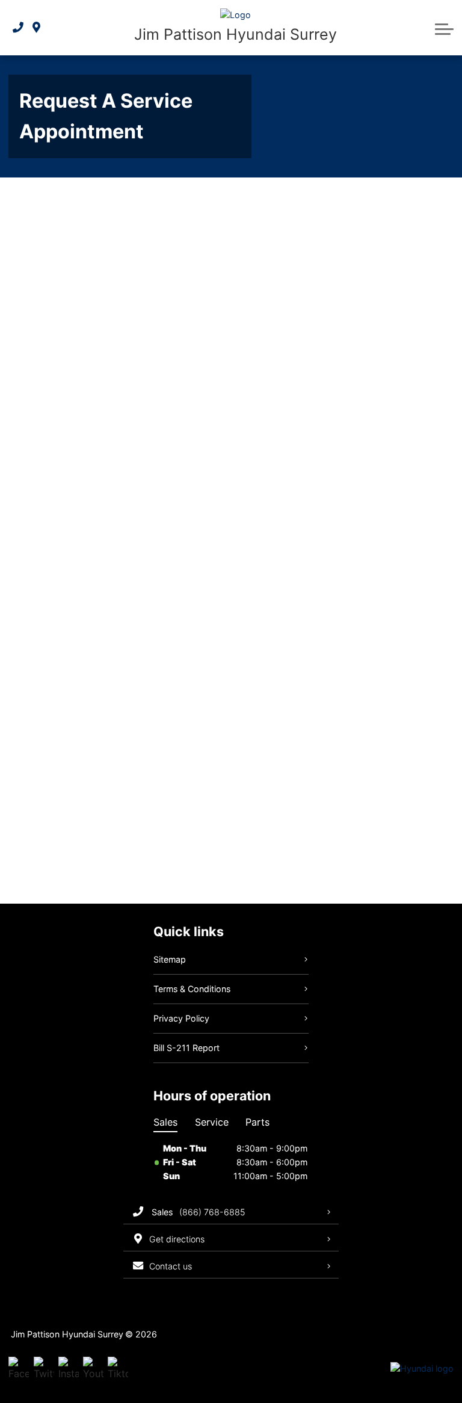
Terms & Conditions (191, 989)
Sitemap (169, 959)
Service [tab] (212, 1122)
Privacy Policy (181, 1018)
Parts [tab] (257, 1122)
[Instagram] (68, 1369)
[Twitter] (44, 1369)
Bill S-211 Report (186, 1048)
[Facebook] (18, 1369)
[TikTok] (118, 1369)
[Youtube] (93, 1369)
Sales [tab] (165, 1122)
